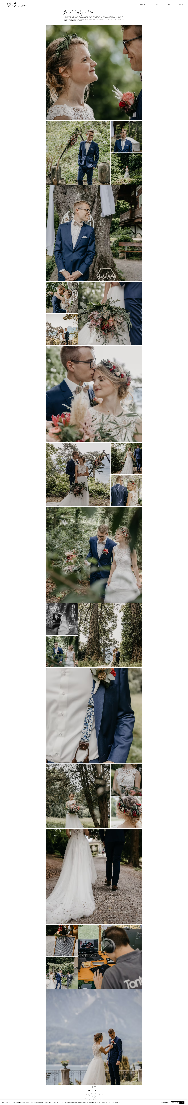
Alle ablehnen (175, 1102)
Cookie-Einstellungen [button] (165, 1102)
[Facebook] (92, 1087)
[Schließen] (186, 1102)
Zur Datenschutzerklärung (114, 1102)
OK (182, 1102)
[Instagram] (95, 1087)
